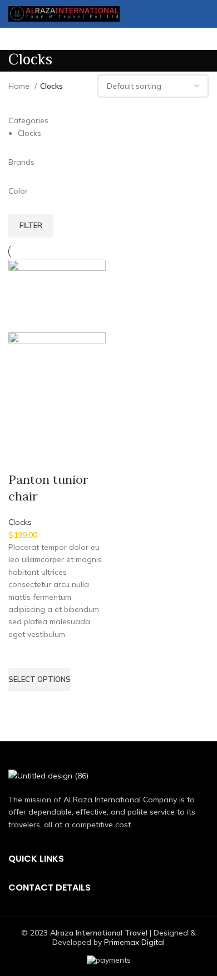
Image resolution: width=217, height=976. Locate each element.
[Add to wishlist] (22, 654)
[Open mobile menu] (204, 14)
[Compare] (22, 457)
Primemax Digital (134, 942)
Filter (30, 225)
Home (20, 86)
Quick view (22, 705)
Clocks (20, 522)
